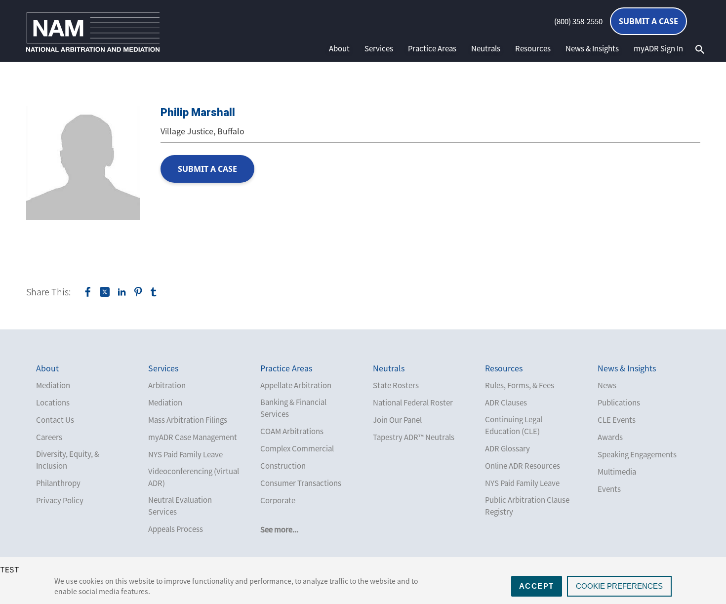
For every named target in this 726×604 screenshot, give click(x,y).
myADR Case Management (192, 437)
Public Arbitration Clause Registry (527, 505)
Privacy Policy (59, 500)
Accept (536, 586)
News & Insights (592, 48)
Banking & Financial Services (293, 408)
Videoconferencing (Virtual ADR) (193, 477)
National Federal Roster (413, 402)
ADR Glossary (507, 448)
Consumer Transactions (300, 483)
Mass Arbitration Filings (187, 419)
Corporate (277, 500)
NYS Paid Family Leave (185, 454)
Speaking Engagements (637, 454)
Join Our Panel (397, 419)
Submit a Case (648, 21)
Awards (610, 437)
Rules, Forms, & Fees (519, 385)
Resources (533, 48)
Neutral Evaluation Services (180, 505)
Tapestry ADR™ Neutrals (413, 437)
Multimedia (617, 471)
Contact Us (55, 419)
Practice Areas (432, 48)
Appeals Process (175, 528)
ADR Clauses (506, 402)
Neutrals (485, 48)
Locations (53, 402)
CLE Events (617, 419)
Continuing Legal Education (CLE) (513, 425)
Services (378, 48)
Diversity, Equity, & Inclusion (67, 459)
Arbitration (167, 385)
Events (609, 488)
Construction (283, 465)
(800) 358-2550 (578, 21)
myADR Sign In (658, 48)
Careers (49, 437)
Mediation (53, 385)
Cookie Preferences (619, 586)
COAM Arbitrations (291, 431)
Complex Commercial (297, 448)
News (607, 385)
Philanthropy (58, 483)
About (339, 48)
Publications (619, 402)
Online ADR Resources (522, 465)
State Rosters (396, 385)
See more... (279, 529)
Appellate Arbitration (295, 385)
